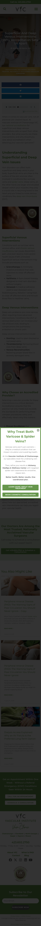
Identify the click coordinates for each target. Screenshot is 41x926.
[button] (38, 430)
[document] (20, 463)
